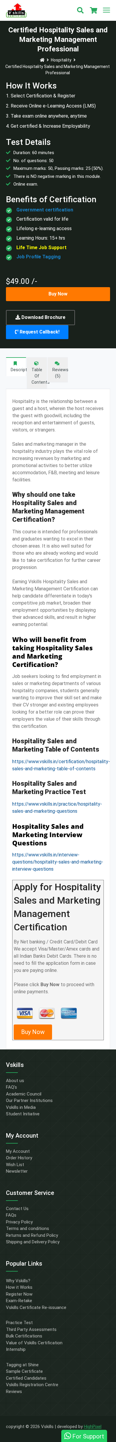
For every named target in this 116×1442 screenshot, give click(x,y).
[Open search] (80, 10)
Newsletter (17, 1171)
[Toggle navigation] (106, 10)
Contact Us (17, 1208)
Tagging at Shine (22, 1364)
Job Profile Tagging (38, 257)
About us (15, 1080)
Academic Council (23, 1094)
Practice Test (19, 1322)
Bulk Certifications (24, 1336)
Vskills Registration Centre (32, 1384)
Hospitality (61, 60)
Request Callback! (38, 332)
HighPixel (92, 1426)
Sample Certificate (24, 1371)
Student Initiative (23, 1114)
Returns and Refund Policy (32, 1235)
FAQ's (11, 1087)
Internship (16, 1349)
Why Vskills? (18, 1280)
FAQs (11, 1215)
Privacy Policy (19, 1222)
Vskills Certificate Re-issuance (36, 1307)
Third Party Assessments (31, 1329)
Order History (19, 1157)
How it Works (19, 1287)
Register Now (19, 1294)
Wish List (15, 1164)
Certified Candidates (26, 1378)
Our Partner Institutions (29, 1100)
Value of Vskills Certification (34, 1342)
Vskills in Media (21, 1107)
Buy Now (58, 294)
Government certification (44, 210)
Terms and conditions (27, 1228)
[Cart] (93, 10)
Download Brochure (42, 317)
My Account (18, 1151)
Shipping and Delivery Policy (32, 1242)
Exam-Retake (19, 1300)
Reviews (14, 1391)
